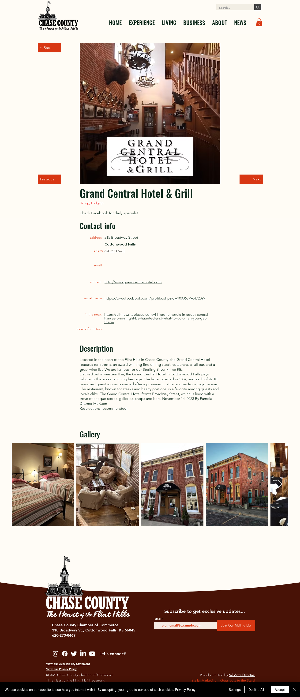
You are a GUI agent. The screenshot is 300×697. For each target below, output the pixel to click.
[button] (141, 22)
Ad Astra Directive (242, 675)
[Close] (294, 689)
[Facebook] (64, 653)
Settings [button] (235, 689)
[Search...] (257, 7)
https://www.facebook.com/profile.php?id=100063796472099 (155, 298)
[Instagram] (55, 653)
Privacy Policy (185, 689)
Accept (280, 689)
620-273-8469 (63, 635)
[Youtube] (92, 653)
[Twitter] (74, 653)
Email (157, 618)
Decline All (256, 689)
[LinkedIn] (83, 653)
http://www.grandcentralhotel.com (133, 282)
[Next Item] (280, 484)
